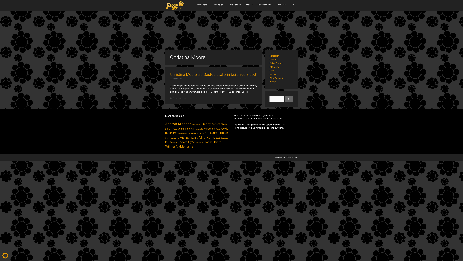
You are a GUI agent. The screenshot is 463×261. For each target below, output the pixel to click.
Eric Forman (208, 128)
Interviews (274, 67)
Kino (271, 70)
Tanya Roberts (199, 142)
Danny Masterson (214, 124)
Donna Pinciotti (185, 128)
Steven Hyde (187, 142)
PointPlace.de (276, 78)
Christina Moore (179, 98)
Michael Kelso (189, 137)
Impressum (280, 157)
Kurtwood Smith (203, 133)
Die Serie (234, 5)
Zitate (248, 5)
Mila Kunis (207, 137)
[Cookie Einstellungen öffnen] (5, 258)
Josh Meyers (182, 133)
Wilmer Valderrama (179, 146)
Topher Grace (213, 142)
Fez (218, 128)
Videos (272, 81)
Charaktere (202, 5)
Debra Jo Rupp (171, 129)
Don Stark (198, 129)
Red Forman (171, 142)
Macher (273, 74)
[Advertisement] (231, 29)
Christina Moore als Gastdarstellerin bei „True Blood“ (213, 74)
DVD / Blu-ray (276, 63)
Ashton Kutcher (178, 124)
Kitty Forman (191, 133)
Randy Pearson (222, 138)
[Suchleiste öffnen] (294, 4)
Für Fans (282, 5)
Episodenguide (264, 5)
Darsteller (218, 5)
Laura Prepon (219, 132)
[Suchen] (289, 99)
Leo (178, 138)
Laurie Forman (170, 138)
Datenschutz (292, 157)
